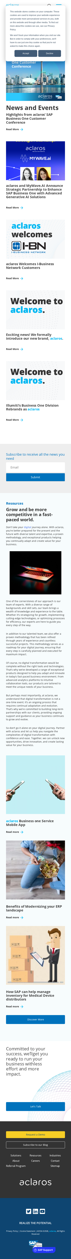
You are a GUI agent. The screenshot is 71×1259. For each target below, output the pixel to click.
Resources (35, 1155)
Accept (26, 53)
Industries (55, 1155)
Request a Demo (35, 1134)
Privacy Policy (12, 1231)
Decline (49, 53)
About (15, 1160)
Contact (55, 1160)
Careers (35, 1160)
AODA (39, 1231)
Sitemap (55, 1166)
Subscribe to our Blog (35, 1144)
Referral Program (16, 1166)
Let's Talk (35, 1106)
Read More (12, 129)
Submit (35, 477)
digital (27, 527)
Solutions (16, 1155)
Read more (13, 832)
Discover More (35, 1019)
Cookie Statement (27, 1231)
